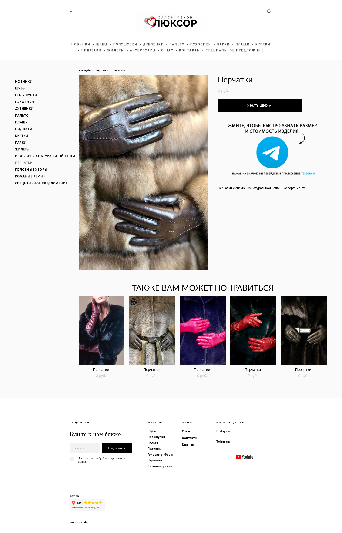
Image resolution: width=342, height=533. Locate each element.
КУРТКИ (263, 44)
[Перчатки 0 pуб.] (101, 330)
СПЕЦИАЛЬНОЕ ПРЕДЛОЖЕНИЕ (41, 183)
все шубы (85, 70)
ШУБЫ (102, 44)
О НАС (167, 50)
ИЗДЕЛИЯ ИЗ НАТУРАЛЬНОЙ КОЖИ (45, 156)
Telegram (223, 441)
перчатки (102, 70)
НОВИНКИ (81, 44)
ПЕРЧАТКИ (24, 163)
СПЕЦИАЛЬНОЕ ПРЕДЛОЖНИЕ (235, 50)
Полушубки (156, 437)
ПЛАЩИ (243, 44)
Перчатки (155, 460)
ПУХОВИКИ (200, 44)
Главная (188, 444)
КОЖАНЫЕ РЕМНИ (30, 176)
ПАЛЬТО (177, 44)
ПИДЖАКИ (91, 50)
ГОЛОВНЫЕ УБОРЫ (31, 169)
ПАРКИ (223, 44)
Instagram (223, 431)
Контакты (190, 438)
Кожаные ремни (160, 466)
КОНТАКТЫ (189, 50)
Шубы (152, 431)
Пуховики (155, 448)
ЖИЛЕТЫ (115, 50)
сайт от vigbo (79, 522)
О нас (186, 431)
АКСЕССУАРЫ (143, 50)
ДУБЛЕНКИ (153, 44)
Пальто (153, 443)
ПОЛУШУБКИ (125, 44)
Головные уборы (160, 454)
